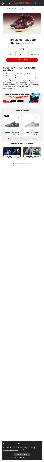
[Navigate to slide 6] (21, 138)
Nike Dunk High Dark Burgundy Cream (24, 9)
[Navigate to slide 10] (30, 138)
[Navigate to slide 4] (16, 138)
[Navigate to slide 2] (11, 138)
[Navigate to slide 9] (28, 138)
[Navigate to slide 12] (35, 138)
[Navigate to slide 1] (8, 138)
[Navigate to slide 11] (33, 138)
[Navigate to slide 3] (13, 138)
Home (4, 9)
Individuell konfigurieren (22, 458)
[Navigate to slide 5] (18, 138)
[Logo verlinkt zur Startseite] (22, 3)
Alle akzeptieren (22, 454)
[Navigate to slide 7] (23, 138)
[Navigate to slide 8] (25, 138)
